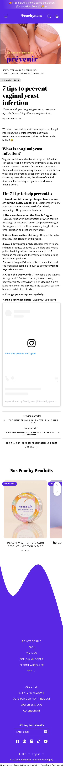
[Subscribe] (45, 731)
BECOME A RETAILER (32, 665)
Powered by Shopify (42, 759)
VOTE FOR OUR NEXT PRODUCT (31, 698)
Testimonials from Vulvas (23, 70)
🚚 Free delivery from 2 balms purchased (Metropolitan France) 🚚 (32, 4)
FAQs (32, 647)
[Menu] (6, 16)
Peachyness (25, 759)
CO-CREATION (31, 710)
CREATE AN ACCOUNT (31, 692)
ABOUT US (32, 686)
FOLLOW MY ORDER (31, 659)
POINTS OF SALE (31, 641)
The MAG (31, 653)
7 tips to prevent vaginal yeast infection (23, 73)
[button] (49, 16)
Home (5, 70)
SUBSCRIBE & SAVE (31, 704)
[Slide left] (57, 492)
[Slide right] (57, 485)
